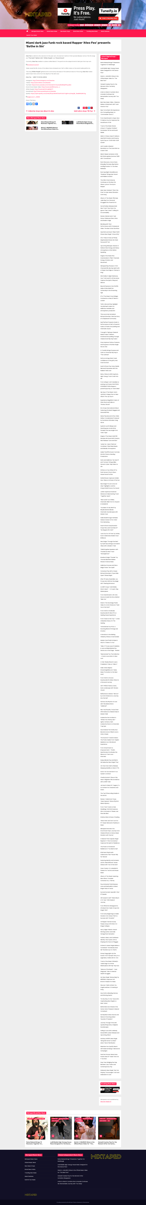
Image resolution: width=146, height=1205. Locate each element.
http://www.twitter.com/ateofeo (41, 83)
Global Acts (30, 1118)
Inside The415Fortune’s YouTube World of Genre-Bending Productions (110, 454)
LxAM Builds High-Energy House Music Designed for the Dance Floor (84, 123)
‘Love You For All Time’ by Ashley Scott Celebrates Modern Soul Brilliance (110, 536)
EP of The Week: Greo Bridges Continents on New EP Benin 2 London (109, 298)
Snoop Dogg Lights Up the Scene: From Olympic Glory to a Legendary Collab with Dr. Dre (109, 956)
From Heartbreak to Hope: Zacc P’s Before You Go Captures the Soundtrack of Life (110, 120)
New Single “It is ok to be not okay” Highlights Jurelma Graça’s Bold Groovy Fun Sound (109, 486)
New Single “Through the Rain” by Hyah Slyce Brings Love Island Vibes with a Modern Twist (110, 544)
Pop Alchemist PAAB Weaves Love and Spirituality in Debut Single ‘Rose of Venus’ (109, 886)
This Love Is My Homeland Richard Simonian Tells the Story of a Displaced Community (110, 316)
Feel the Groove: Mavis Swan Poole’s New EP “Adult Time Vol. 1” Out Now (109, 1057)
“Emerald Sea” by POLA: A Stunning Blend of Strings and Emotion (109, 629)
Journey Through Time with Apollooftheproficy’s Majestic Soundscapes (109, 1025)
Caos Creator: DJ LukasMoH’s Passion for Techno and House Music (109, 870)
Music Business (105, 31)
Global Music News (52, 31)
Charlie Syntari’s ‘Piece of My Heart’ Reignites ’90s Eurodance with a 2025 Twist (109, 780)
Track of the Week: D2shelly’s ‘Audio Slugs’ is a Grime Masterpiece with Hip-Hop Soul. (109, 963)
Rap (110, 25)
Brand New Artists (78, 31)
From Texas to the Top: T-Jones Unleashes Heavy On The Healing (110, 621)
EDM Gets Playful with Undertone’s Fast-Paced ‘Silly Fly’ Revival (109, 855)
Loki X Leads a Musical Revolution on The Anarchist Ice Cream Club (109, 148)
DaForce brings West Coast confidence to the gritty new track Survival (109, 360)
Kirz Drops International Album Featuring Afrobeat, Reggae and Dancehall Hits (110, 410)
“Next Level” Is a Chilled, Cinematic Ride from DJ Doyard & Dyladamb (109, 502)
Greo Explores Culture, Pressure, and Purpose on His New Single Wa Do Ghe (110, 344)
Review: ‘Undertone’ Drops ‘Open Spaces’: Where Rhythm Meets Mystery (109, 801)
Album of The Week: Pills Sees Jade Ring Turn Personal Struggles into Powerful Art (109, 200)
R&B (119, 25)
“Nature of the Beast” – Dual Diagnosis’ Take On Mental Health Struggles (108, 971)
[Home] (27, 31)
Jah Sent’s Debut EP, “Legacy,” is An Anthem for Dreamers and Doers (109, 787)
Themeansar (86, 1202)
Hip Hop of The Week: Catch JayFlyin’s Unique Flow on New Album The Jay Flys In (109, 394)
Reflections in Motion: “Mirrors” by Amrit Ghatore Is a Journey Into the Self (109, 696)
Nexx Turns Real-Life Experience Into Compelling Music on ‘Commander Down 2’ (109, 112)
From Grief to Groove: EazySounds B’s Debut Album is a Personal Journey (109, 680)
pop (108, 1120)
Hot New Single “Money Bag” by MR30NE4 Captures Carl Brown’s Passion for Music (109, 979)
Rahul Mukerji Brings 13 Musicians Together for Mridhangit (48, 123)
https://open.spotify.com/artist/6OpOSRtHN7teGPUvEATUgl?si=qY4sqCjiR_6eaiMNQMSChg (58, 93)
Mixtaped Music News (37, 31)
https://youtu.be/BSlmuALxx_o (51, 87)
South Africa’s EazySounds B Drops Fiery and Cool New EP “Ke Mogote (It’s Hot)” (109, 528)
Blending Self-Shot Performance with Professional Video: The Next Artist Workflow (109, 226)
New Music (114, 25)
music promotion (89, 25)
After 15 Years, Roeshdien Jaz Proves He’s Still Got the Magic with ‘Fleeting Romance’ (109, 581)
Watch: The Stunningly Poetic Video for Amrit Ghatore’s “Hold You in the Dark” (109, 605)
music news (104, 25)
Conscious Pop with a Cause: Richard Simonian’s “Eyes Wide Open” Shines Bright (109, 573)
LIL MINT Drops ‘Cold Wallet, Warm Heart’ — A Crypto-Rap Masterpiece (109, 589)
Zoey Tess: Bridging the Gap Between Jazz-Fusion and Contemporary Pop (108, 1065)
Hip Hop (82, 25)
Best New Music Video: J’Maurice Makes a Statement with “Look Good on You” (110, 104)
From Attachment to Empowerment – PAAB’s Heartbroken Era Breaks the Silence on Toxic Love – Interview (108, 752)
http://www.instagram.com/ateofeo (44, 80)
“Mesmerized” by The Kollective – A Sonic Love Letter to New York (109, 656)
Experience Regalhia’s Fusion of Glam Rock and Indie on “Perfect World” (109, 402)
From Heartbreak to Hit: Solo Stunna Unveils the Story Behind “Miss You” (109, 597)
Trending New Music (92, 31)
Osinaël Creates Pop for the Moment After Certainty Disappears (108, 86)
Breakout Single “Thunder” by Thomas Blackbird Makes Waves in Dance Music (109, 560)
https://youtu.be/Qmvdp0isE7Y (43, 89)
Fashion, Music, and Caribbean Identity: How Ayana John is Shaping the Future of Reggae (109, 940)
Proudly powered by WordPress (65, 1202)
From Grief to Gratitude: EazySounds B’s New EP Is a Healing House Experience (108, 613)
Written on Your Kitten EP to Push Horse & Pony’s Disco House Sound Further (108, 472)
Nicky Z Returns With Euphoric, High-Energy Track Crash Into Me (109, 376)
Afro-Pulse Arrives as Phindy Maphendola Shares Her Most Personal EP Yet (109, 240)
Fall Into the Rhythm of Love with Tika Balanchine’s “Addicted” (108, 704)
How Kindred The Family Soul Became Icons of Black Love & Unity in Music (109, 732)
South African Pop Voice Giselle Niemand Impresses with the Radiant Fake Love (109, 368)
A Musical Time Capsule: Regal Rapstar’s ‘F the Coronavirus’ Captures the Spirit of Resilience (110, 841)
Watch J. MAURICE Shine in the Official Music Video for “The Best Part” (49, 129)
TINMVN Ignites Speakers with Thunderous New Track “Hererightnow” (109, 552)
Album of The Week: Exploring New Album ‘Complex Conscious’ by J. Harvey (109, 878)
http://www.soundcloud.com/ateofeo (44, 91)
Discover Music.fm (105, 1101)
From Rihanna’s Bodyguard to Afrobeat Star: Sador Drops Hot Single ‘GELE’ (109, 908)
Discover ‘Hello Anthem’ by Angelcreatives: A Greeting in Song (109, 987)
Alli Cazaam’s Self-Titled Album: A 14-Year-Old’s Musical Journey (109, 900)
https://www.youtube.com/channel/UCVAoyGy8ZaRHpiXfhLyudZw (51, 85)
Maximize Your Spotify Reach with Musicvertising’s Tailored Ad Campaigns (110, 1049)
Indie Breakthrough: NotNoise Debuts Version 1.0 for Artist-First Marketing (109, 520)
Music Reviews (55, 1120)
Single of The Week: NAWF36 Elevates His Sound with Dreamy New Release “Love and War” (109, 438)
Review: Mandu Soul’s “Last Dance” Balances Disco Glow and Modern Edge (109, 218)
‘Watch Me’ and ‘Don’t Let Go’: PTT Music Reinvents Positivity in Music (109, 823)
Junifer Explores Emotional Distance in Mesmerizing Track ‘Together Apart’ (109, 494)
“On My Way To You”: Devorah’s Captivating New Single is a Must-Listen (109, 1001)
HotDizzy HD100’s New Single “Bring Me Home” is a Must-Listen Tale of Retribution (108, 1041)
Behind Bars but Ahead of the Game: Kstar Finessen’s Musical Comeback (109, 1009)
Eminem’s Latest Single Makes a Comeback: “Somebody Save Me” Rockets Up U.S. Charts (109, 948)
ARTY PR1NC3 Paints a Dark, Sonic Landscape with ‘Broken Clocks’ (109, 688)
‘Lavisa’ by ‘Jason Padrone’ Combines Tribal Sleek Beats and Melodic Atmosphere (108, 446)
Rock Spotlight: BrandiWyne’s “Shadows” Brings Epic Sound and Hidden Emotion (109, 174)
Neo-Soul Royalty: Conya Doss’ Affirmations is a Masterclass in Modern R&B (109, 712)
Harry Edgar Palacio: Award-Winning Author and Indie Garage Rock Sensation (108, 932)
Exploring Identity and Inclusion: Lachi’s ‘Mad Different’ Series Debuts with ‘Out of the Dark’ (109, 862)
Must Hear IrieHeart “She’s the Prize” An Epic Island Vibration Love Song (109, 192)
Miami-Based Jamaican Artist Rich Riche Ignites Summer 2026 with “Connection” (109, 156)
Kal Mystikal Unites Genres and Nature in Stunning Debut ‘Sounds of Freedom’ (109, 1017)
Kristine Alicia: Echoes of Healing (109, 817)
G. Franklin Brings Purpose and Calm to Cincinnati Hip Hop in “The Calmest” (109, 352)
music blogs (97, 25)
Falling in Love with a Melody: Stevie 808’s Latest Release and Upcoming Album (109, 1033)
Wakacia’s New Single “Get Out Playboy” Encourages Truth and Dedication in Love (109, 1072)
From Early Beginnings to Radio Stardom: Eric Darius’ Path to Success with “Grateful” (109, 916)
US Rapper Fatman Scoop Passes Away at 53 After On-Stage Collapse (109, 924)
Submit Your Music (31, 35)
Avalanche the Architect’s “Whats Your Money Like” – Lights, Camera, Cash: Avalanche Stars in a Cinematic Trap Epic (109, 722)
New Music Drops (65, 31)
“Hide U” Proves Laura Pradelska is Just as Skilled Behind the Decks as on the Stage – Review (109, 648)
